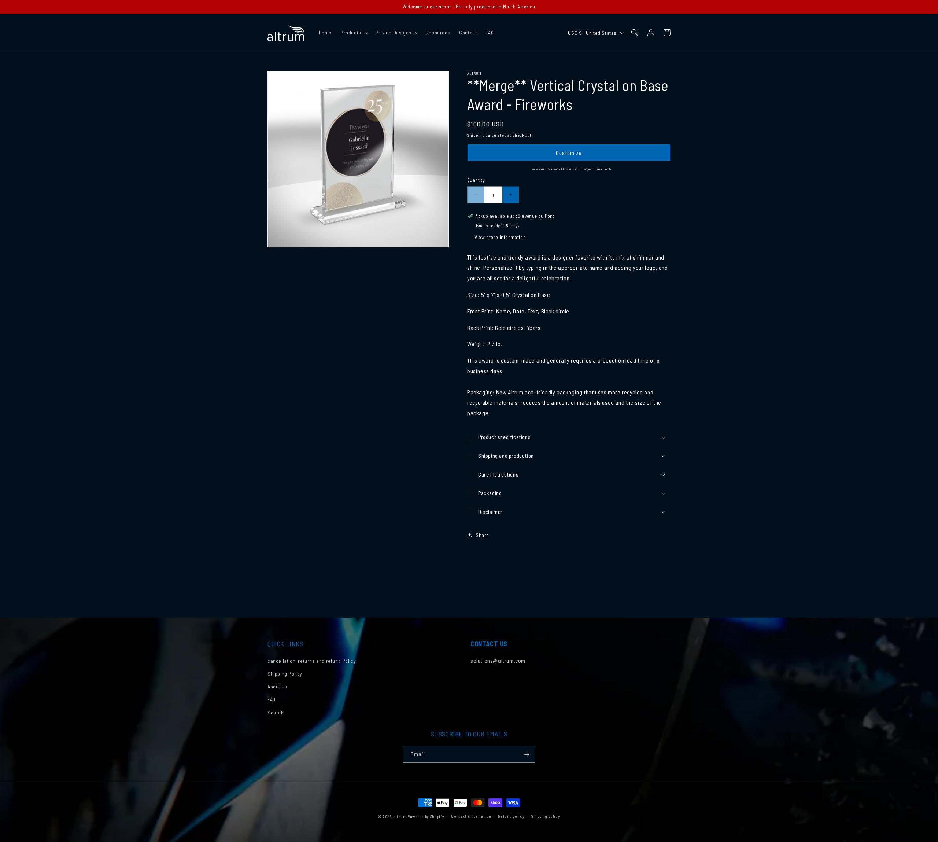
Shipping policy (545, 816)
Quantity (475, 180)
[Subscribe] (526, 754)
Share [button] (482, 535)
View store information (500, 237)
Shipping (476, 134)
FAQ (271, 699)
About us (277, 687)
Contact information (471, 816)
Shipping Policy (284, 674)
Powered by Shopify (425, 816)
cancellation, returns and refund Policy (311, 661)
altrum (400, 816)
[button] (353, 32)
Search (275, 712)
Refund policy (511, 816)
